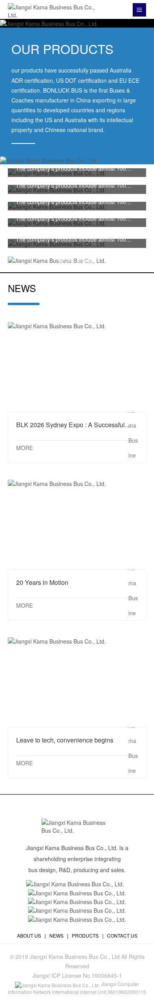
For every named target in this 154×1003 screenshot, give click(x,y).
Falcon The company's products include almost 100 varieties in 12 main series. (71, 168)
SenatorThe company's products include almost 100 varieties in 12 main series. (71, 218)
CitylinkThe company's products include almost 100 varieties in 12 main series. (71, 239)
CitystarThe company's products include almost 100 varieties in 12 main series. (71, 185)
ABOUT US (29, 935)
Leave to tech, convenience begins (77, 681)
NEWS (56, 935)
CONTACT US (122, 935)
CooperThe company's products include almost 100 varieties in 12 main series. (71, 201)
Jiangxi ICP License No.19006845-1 (77, 975)
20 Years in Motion (77, 523)
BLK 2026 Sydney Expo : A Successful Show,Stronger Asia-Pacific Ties (77, 366)
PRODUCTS (85, 935)
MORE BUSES (77, 260)
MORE (24, 448)
